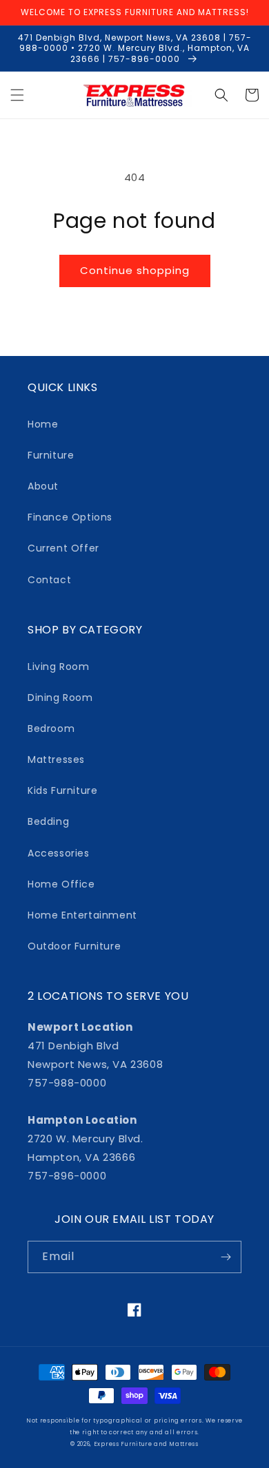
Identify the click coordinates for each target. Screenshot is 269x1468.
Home (43, 424)
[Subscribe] (225, 1257)
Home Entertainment (82, 915)
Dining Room (60, 697)
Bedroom (51, 728)
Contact (49, 580)
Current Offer (63, 548)
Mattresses (56, 759)
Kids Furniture (62, 790)
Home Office (61, 884)
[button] (17, 95)
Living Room (59, 666)
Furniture (51, 455)
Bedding (48, 821)
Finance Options (70, 517)
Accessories (59, 853)
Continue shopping (135, 270)
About (43, 486)
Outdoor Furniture (74, 946)
